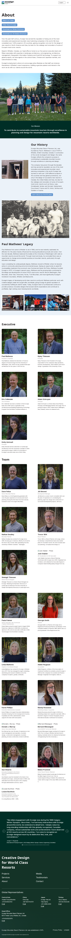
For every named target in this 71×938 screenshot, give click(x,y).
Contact (39, 881)
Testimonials (42, 877)
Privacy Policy (57, 930)
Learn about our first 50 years (42, 194)
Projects (5, 874)
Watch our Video (8, 20)
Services (6, 877)
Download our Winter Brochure (13, 29)
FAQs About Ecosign (9, 25)
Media (39, 874)
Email (3, 904)
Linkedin (66, 930)
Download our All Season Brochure (14, 34)
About (4, 881)
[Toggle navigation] (67, 2)
